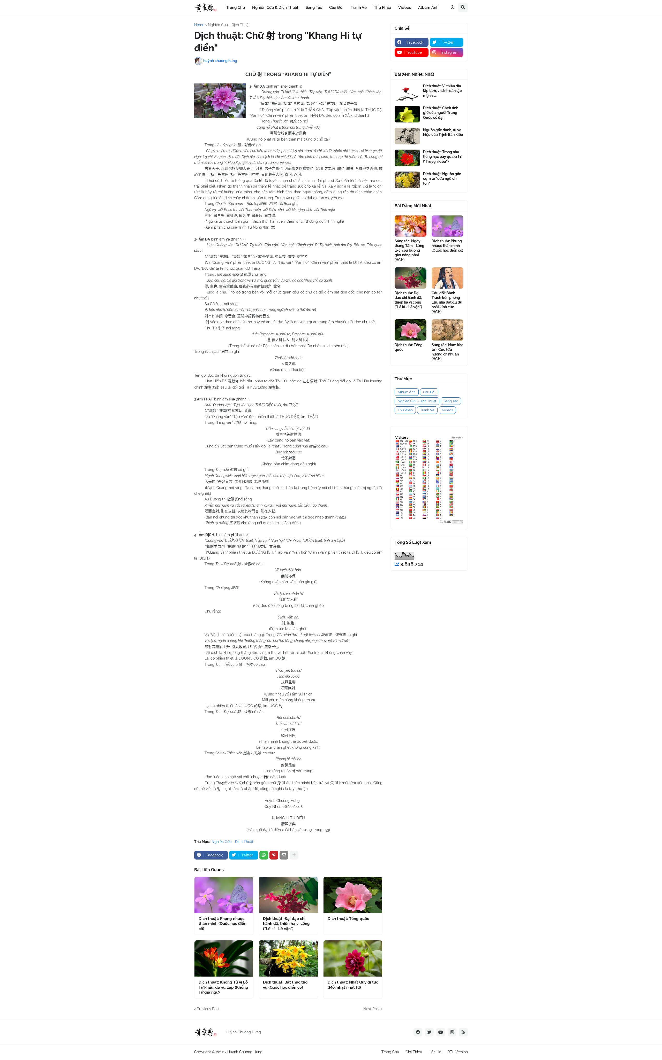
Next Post (371, 1009)
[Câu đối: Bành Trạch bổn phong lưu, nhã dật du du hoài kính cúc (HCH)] (447, 278)
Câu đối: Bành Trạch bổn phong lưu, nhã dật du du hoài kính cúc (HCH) (447, 302)
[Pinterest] (273, 855)
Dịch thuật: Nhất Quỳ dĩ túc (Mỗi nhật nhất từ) (353, 985)
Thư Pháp (405, 410)
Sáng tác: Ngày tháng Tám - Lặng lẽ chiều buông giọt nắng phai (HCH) (409, 250)
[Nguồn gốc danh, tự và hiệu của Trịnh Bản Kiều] (407, 136)
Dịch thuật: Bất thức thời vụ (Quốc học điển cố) (286, 985)
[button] (452, 7)
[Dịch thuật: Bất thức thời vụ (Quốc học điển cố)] (288, 958)
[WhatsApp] (263, 855)
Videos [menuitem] (404, 7)
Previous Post (208, 1009)
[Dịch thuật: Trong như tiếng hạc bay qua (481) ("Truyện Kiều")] (407, 158)
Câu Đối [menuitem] (336, 7)
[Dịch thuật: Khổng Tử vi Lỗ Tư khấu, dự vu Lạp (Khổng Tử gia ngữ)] (223, 958)
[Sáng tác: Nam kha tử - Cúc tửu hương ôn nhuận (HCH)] (447, 330)
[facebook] (417, 1032)
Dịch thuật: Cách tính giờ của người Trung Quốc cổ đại (440, 112)
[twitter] (429, 1032)
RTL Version (458, 1052)
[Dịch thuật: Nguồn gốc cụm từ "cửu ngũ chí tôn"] (407, 180)
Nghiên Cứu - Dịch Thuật (229, 25)
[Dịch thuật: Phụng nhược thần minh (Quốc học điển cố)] (223, 895)
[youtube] (440, 1032)
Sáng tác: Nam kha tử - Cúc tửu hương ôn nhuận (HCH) (447, 352)
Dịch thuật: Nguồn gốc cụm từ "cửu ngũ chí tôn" (442, 178)
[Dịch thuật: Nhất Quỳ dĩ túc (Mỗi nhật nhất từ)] (353, 958)
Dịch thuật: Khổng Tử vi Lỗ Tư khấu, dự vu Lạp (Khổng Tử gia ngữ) (223, 987)
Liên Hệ (434, 1052)
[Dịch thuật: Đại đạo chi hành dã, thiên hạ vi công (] (288, 895)
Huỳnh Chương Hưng (244, 1052)
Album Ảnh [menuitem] (428, 7)
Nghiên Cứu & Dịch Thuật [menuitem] (275, 7)
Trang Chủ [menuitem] (235, 7)
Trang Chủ (390, 1052)
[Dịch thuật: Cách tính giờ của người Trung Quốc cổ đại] (407, 114)
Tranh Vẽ (427, 410)
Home (199, 25)
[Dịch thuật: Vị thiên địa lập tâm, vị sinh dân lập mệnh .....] (407, 92)
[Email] (284, 855)
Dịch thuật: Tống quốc (348, 918)
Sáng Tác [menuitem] (314, 7)
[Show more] (294, 855)
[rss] (463, 1032)
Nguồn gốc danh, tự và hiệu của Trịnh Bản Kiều (443, 132)
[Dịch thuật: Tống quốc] (353, 895)
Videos (447, 410)
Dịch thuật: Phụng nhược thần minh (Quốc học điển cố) (222, 923)
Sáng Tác (451, 401)
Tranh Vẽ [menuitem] (359, 7)
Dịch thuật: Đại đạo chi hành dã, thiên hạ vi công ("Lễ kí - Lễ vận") (286, 923)
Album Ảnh (407, 392)
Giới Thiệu (413, 1052)
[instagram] (452, 1032)
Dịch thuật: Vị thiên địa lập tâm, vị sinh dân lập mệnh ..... (442, 90)
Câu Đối (429, 392)
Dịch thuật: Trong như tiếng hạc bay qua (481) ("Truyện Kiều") (442, 156)
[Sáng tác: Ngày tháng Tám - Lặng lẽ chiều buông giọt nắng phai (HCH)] (410, 226)
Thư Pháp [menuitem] (382, 7)
